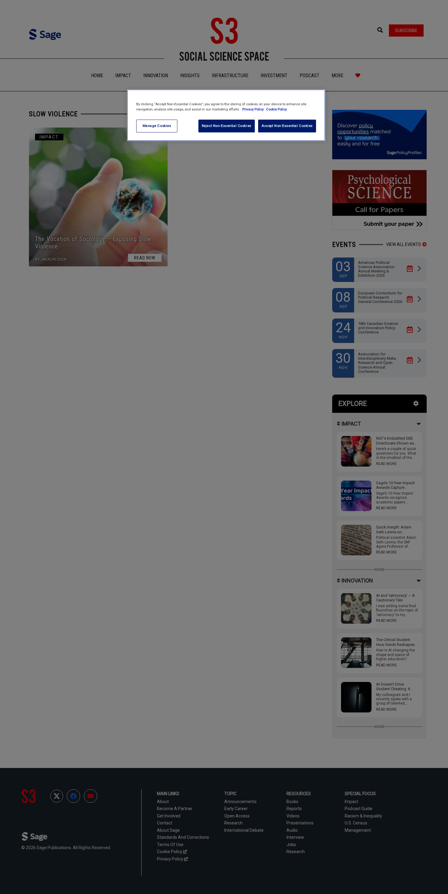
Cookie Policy (276, 109)
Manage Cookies (157, 126)
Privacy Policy (253, 109)
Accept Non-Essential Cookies (287, 126)
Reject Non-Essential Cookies (226, 126)
